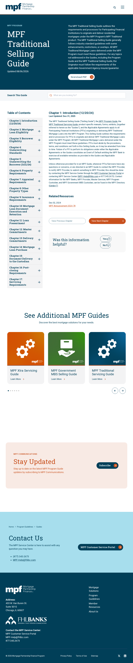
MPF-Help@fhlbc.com (88, 176)
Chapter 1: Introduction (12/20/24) (23, 122)
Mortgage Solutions (94, 589)
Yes (105, 238)
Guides (39, 527)
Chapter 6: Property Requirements (21, 172)
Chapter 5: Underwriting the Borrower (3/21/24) (20, 162)
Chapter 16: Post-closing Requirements (19, 270)
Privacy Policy (66, 656)
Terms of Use (81, 656)
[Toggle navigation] (122, 7)
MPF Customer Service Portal (107, 173)
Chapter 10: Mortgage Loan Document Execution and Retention (22, 210)
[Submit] (51, 95)
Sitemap (94, 656)
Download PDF (79, 76)
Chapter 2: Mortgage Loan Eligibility (21, 131)
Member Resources (94, 605)
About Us (93, 611)
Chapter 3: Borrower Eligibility (21, 140)
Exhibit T (53, 186)
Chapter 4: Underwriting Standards (17, 150)
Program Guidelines (25, 527)
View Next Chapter (100, 221)
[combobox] (87, 95)
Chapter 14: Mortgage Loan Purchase (22, 248)
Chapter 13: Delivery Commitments (21, 239)
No (104, 245)
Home (11, 527)
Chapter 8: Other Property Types (19, 190)
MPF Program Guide (107, 121)
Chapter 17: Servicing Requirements (17, 282)
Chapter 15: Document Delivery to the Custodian (21, 259)
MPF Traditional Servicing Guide (63, 124)
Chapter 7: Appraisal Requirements (21, 181)
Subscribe (105, 465)
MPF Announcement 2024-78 (62, 206)
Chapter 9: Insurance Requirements (21, 198)
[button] (122, 390)
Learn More (15, 379)
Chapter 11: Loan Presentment (19, 222)
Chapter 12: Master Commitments (20, 231)
